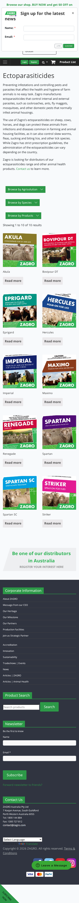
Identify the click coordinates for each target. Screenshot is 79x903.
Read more (13, 281)
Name (6, 737)
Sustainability (10, 657)
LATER (58, 46)
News (6, 669)
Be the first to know (13, 731)
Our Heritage (10, 611)
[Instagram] (71, 862)
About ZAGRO (10, 598)
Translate (32, 844)
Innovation (8, 651)
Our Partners (10, 623)
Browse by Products (20, 215)
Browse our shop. (19, 5)
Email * (7, 752)
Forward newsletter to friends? (22, 785)
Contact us (23, 169)
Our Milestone (10, 617)
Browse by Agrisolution (22, 189)
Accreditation (10, 644)
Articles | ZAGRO (12, 675)
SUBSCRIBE (68, 46)
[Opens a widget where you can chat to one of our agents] (51, 865)
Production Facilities (13, 629)
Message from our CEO (15, 605)
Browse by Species (20, 202)
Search (49, 706)
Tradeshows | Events (14, 663)
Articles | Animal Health (16, 681)
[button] (45, 62)
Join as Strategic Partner (16, 635)
